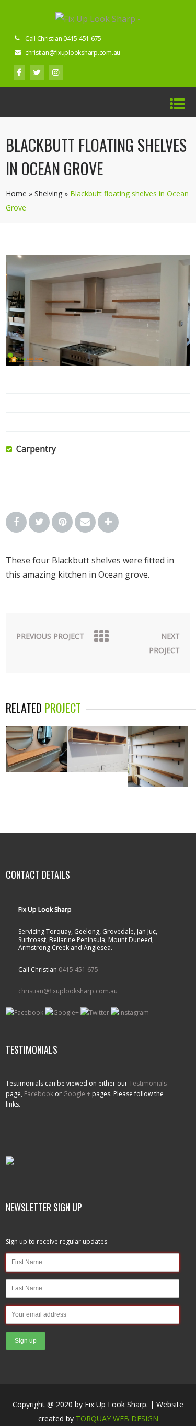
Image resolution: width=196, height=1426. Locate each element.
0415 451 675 (78, 969)
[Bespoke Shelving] (158, 783)
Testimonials (148, 1083)
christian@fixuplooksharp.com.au (68, 991)
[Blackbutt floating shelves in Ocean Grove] (98, 362)
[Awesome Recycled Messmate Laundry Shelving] (97, 769)
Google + (76, 1093)
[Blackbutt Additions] (36, 769)
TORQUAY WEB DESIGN (117, 1418)
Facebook (38, 1093)
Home (16, 193)
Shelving (48, 193)
